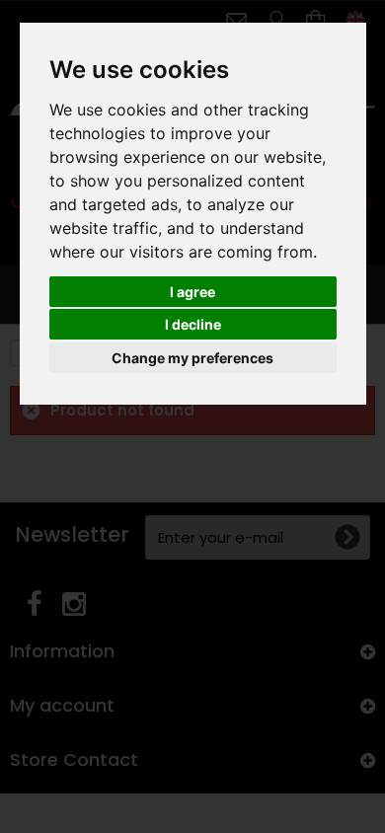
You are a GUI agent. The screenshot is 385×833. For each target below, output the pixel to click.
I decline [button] (193, 324)
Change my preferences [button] (192, 357)
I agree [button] (192, 291)
